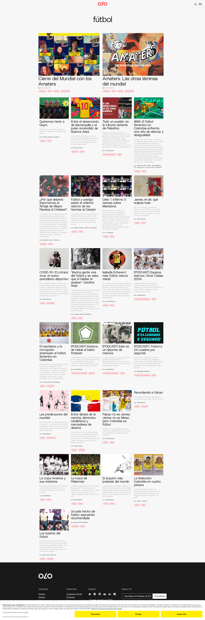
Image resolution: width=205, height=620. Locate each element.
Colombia (81, 450)
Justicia (137, 171)
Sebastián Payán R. (143, 371)
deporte (91, 373)
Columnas (75, 526)
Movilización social (109, 154)
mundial (56, 91)
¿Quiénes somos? (74, 594)
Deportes (42, 91)
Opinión (42, 141)
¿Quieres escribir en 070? (100, 600)
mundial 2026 (65, 91)
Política (137, 223)
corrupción (50, 386)
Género (41, 594)
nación (82, 526)
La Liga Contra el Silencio (82, 314)
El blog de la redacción (142, 299)
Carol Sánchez (110, 301)
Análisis (74, 232)
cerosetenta (46, 88)
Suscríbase (159, 596)
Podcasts (70, 597)
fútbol (50, 91)
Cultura (105, 236)
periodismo (50, 303)
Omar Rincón (141, 219)
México (112, 503)
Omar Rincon (51, 438)
